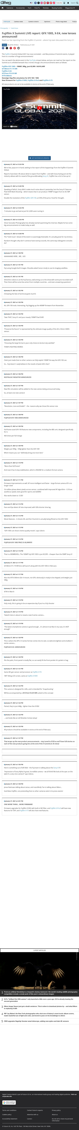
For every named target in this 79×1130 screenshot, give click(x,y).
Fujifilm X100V (33, 676)
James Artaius (14, 45)
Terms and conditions (9, 1110)
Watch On (6, 126)
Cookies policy (6, 1114)
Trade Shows (14, 28)
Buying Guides (57, 8)
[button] (74, 3)
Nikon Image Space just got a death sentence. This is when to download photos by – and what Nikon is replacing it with (40, 1007)
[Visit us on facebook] (35, 3)
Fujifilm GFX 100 (30, 198)
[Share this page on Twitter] (7, 48)
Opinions (47, 21)
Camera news (18, 21)
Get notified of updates (40, 158)
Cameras (10, 8)
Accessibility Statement (9, 1119)
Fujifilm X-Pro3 (55, 808)
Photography (4, 28)
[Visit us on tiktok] (54, 3)
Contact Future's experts (35, 1110)
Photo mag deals (61, 21)
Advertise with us (32, 1114)
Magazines (69, 8)
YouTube (32, 60)
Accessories (20, 8)
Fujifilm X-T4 (37, 672)
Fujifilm (7, 54)
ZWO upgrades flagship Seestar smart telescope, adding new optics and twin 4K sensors (36, 1021)
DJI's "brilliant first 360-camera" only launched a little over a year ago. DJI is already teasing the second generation (38, 1000)
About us (55, 1114)
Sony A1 (46, 176)
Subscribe (59, 3)
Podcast (75, 21)
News (4, 45)
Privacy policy (56, 1110)
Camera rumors (33, 21)
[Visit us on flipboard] (51, 3)
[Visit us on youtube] (45, 3)
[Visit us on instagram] (41, 3)
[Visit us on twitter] (38, 3)
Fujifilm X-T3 (24, 810)
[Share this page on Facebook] (3, 48)
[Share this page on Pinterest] (11, 48)
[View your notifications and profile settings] (68, 3)
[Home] (2, 8)
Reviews (46, 8)
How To (37, 8)
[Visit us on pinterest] (48, 3)
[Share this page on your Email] (18, 48)
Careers (29, 1119)
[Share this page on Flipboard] (14, 48)
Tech (29, 8)
